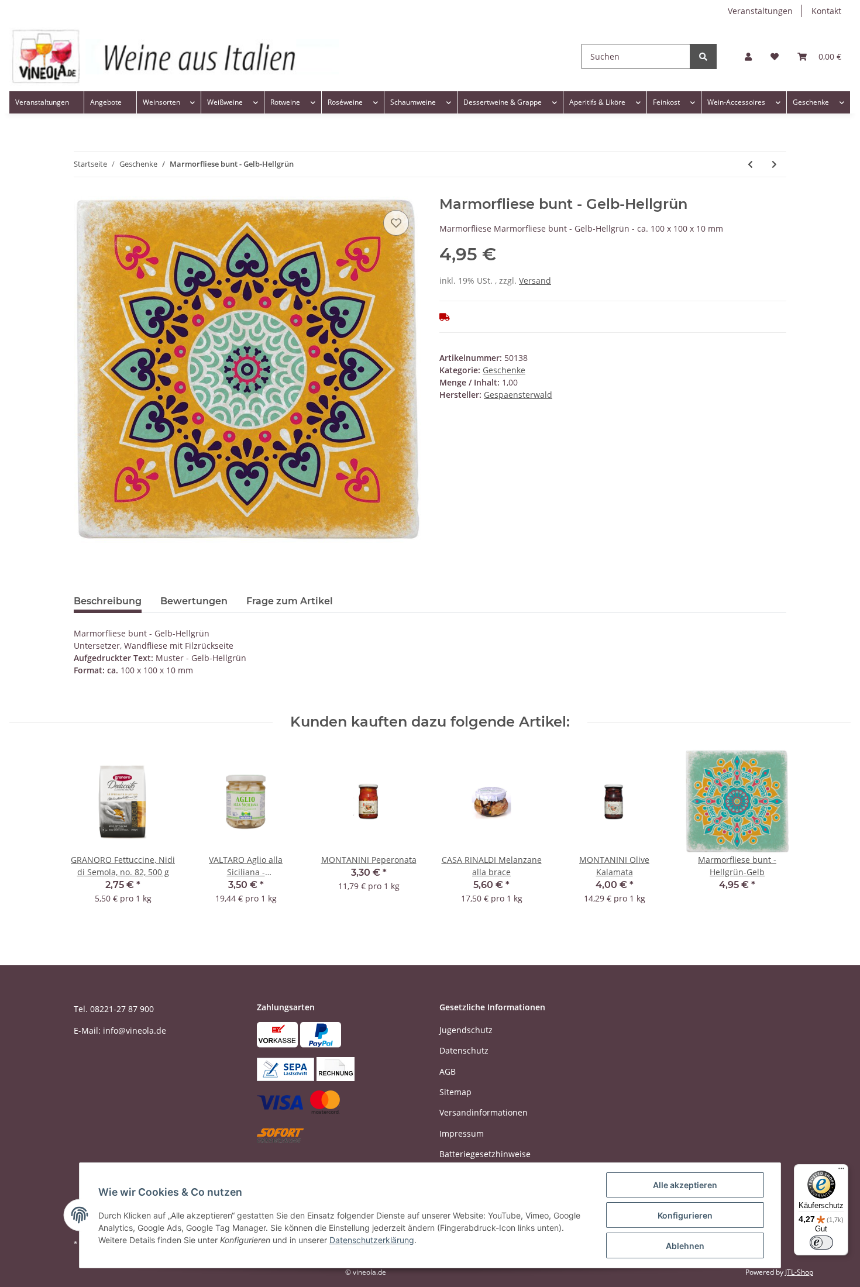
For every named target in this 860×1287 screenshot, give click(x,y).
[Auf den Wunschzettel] (396, 223)
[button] (748, 56)
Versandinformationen (483, 1112)
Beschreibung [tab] (108, 601)
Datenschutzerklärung (371, 1240)
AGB (447, 1071)
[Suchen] (703, 56)
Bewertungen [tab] (194, 601)
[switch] (821, 1243)
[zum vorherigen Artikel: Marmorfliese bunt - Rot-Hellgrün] (750, 164)
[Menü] (841, 1171)
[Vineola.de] (174, 56)
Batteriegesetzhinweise (485, 1153)
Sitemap (455, 1091)
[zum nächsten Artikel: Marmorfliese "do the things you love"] (774, 164)
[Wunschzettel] (774, 56)
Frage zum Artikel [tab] (289, 601)
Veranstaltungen (760, 10)
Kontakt (826, 10)
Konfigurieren (685, 1215)
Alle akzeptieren (685, 1185)
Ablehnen (685, 1246)
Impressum (461, 1133)
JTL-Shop (799, 1272)
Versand (535, 280)
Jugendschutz (466, 1029)
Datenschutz (464, 1050)
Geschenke (504, 370)
